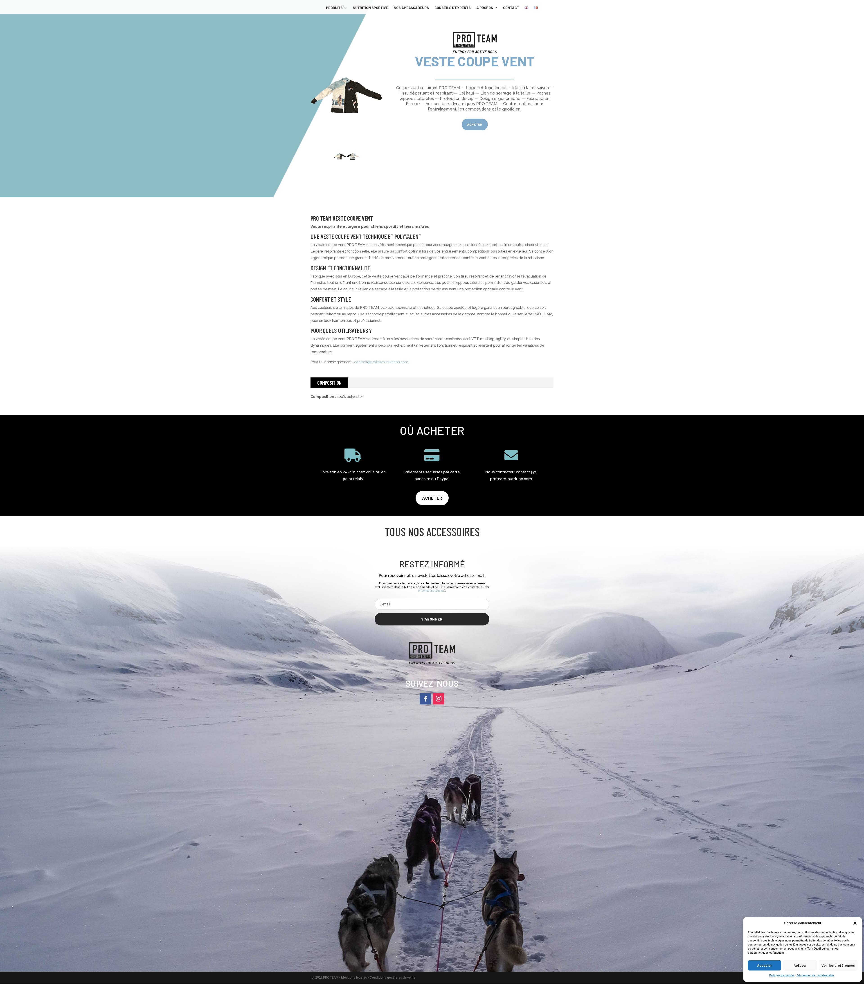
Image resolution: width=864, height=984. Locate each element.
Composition (329, 382)
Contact (511, 8)
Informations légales (431, 590)
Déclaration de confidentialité (815, 975)
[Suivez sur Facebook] (425, 698)
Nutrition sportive (370, 8)
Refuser (800, 966)
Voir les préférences (838, 966)
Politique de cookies (782, 975)
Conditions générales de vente (392, 977)
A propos (484, 8)
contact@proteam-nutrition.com (381, 362)
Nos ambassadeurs (411, 8)
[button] (855, 923)
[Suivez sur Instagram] (438, 698)
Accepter (764, 966)
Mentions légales (354, 977)
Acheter (474, 124)
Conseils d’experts (452, 8)
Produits (334, 8)
